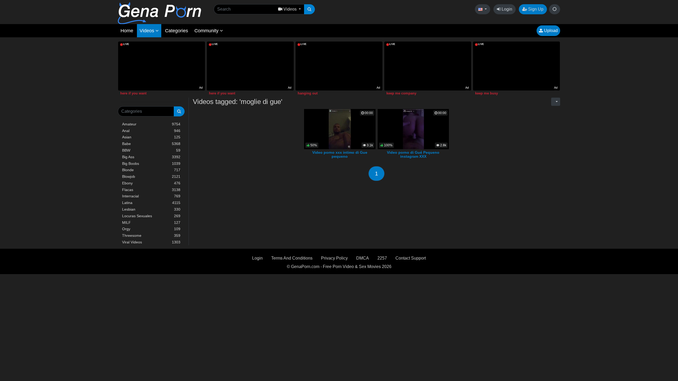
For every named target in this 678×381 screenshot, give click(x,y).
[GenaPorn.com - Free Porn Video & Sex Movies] (159, 13)
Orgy (151, 229)
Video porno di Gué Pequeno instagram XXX (413, 154)
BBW (151, 150)
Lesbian (151, 209)
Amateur (151, 124)
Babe (151, 144)
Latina (151, 203)
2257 (382, 258)
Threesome (151, 235)
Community (207, 30)
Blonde (151, 170)
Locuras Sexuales (151, 216)
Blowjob (151, 176)
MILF (151, 222)
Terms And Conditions (292, 258)
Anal (151, 131)
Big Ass (151, 157)
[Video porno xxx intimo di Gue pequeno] (340, 128)
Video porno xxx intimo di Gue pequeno (339, 154)
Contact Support (410, 258)
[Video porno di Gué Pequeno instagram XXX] (413, 128)
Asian (151, 137)
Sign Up (535, 9)
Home (127, 30)
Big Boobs (151, 163)
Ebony (151, 183)
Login (506, 9)
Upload (550, 30)
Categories (176, 30)
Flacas (151, 190)
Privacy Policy (334, 258)
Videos (147, 30)
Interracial (151, 196)
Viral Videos (151, 242)
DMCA (362, 258)
